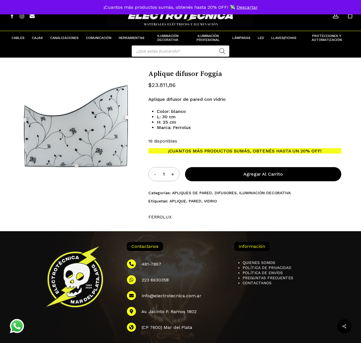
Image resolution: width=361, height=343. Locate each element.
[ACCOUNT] (335, 16)
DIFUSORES (226, 193)
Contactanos (257, 283)
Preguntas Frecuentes (268, 278)
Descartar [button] (247, 7)
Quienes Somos (259, 262)
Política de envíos (263, 272)
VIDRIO (210, 201)
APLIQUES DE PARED (192, 193)
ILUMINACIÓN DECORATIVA (265, 193)
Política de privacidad (267, 267)
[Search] (222, 51)
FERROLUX (160, 217)
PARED (195, 201)
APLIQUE (178, 201)
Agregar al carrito (263, 174)
